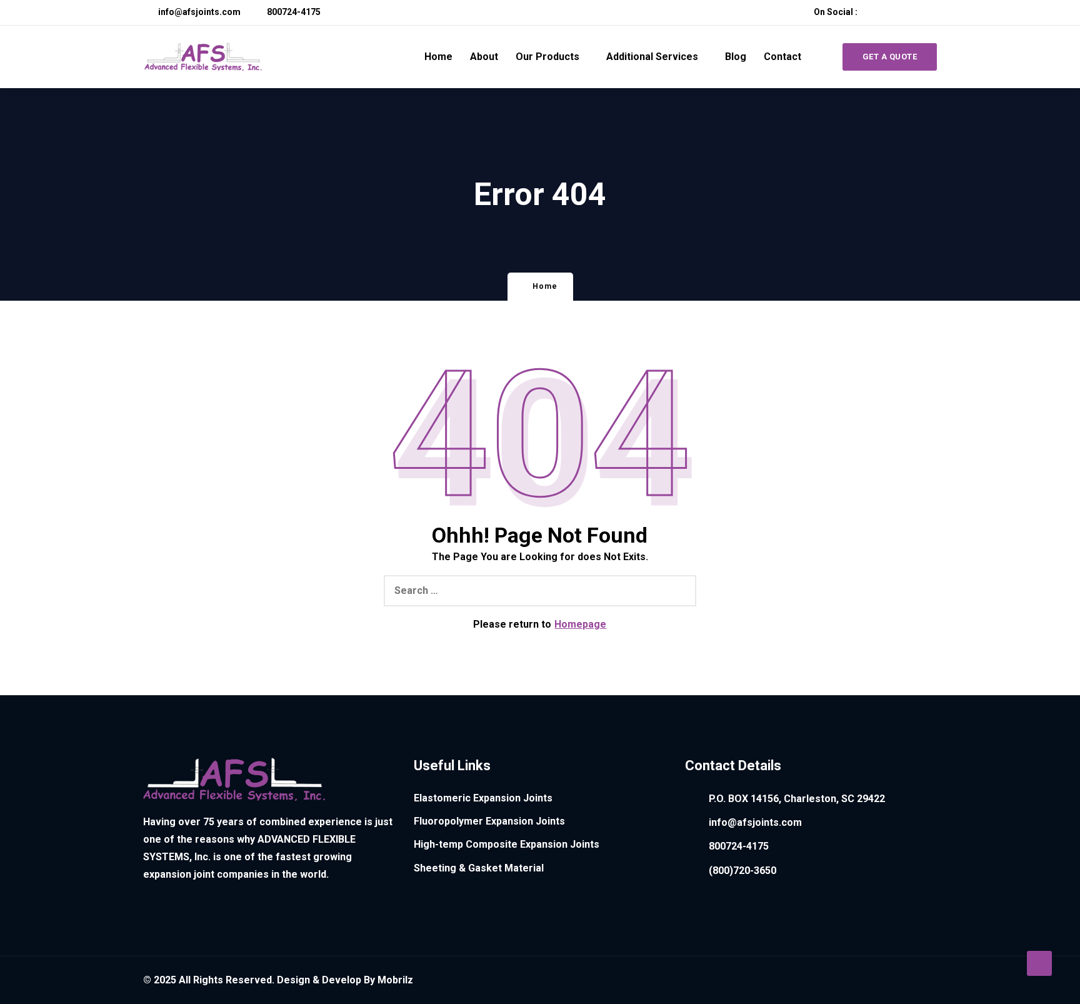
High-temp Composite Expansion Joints (506, 844)
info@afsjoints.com (198, 12)
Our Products (547, 57)
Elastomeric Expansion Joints (483, 798)
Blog (735, 57)
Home (438, 57)
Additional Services (652, 57)
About (484, 57)
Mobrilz (395, 980)
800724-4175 (293, 12)
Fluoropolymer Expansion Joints (489, 821)
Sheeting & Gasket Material (479, 868)
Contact (782, 57)
